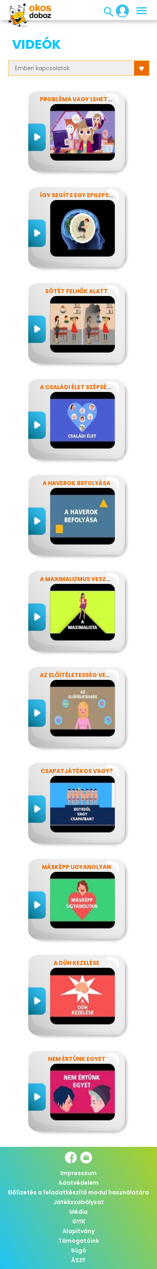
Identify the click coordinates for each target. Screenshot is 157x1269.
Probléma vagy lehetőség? (83, 99)
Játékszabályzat (79, 1202)
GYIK (78, 1221)
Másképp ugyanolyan (76, 867)
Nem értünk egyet (76, 1059)
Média (78, 1212)
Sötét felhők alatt (76, 291)
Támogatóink (78, 1241)
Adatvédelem (78, 1183)
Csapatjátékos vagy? (77, 771)
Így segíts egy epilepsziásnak (87, 195)
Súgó (78, 1250)
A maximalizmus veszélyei (80, 579)
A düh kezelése (76, 963)
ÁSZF (78, 1260)
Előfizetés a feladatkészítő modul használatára (78, 1192)
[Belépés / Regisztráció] (120, 10)
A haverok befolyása (76, 483)
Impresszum (78, 1173)
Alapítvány (78, 1231)
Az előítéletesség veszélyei (83, 675)
